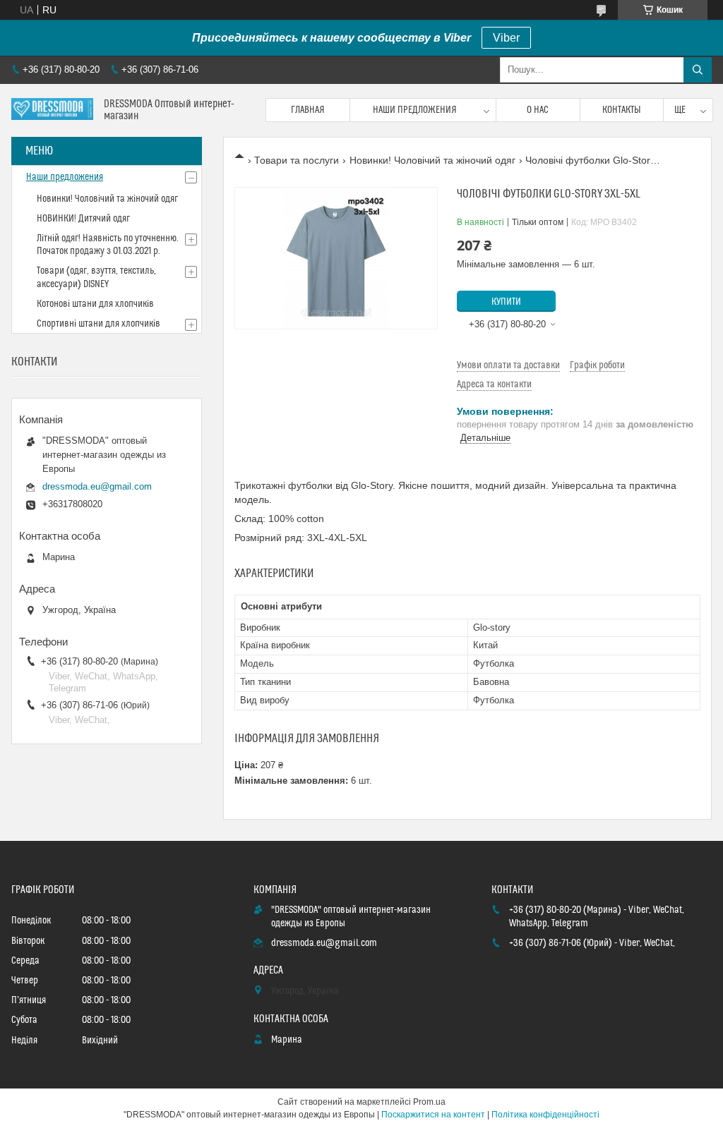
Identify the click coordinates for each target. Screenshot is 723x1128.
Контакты (621, 110)
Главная (308, 110)
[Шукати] (697, 70)
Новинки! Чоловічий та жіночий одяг (432, 160)
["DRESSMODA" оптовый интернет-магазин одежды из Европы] (52, 110)
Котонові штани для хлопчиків (95, 304)
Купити (506, 302)
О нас (538, 110)
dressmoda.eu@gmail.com (97, 486)
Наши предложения (415, 110)
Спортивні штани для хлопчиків (98, 323)
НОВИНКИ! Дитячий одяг (83, 218)
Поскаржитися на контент (433, 1115)
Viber (506, 38)
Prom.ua (429, 1102)
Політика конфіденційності (545, 1115)
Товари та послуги (296, 160)
